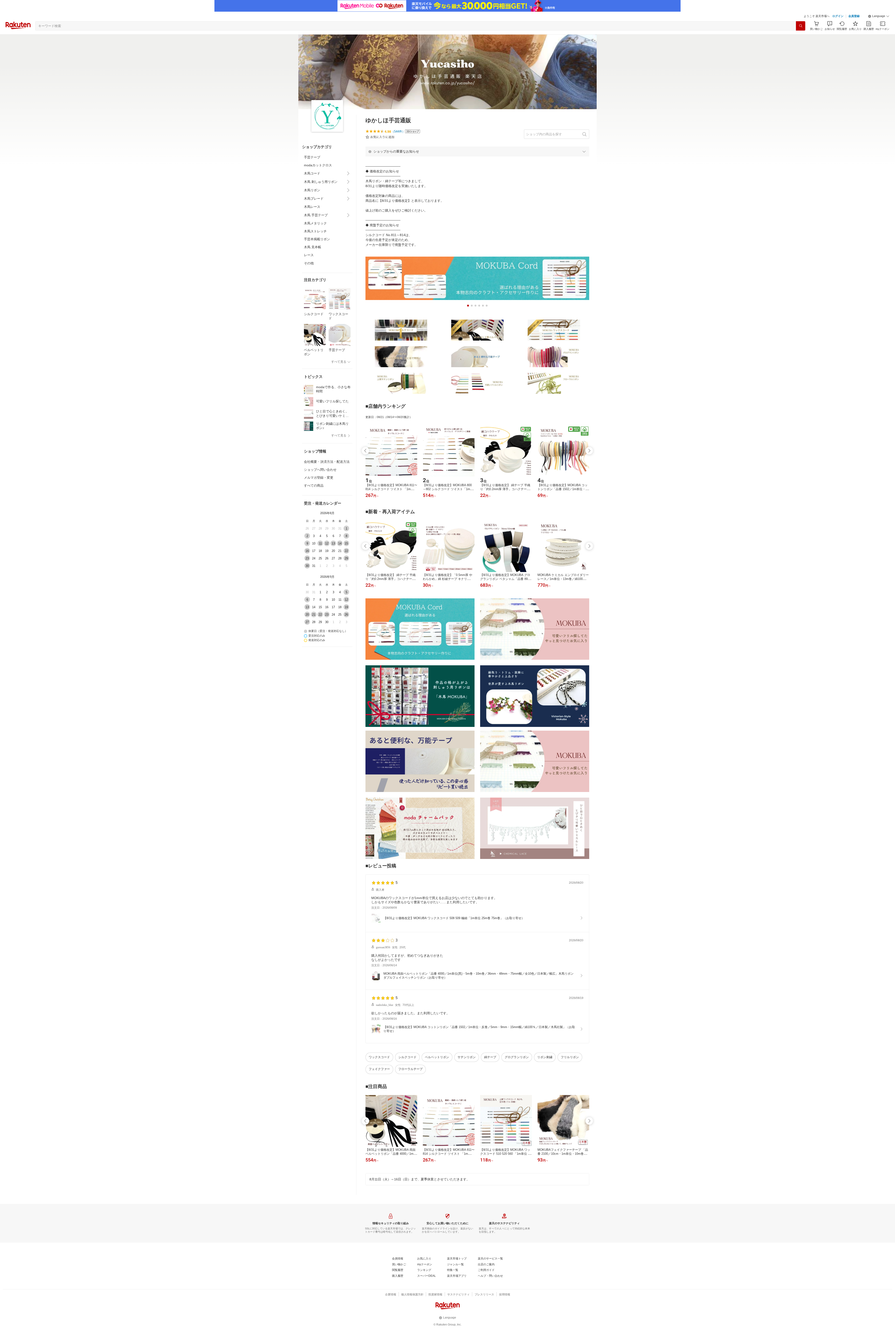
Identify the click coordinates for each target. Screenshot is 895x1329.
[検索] (800, 26)
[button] (878, 16)
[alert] (477, 151)
